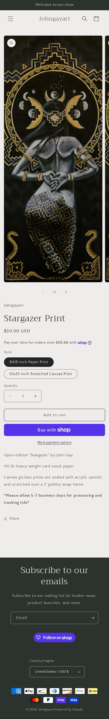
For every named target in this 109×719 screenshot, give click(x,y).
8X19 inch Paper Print (29, 362)
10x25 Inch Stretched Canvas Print (41, 374)
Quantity (10, 385)
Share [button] (14, 518)
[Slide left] (43, 292)
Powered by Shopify (68, 709)
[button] (10, 19)
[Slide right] (66, 292)
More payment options (55, 442)
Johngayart (46, 709)
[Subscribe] (92, 618)
